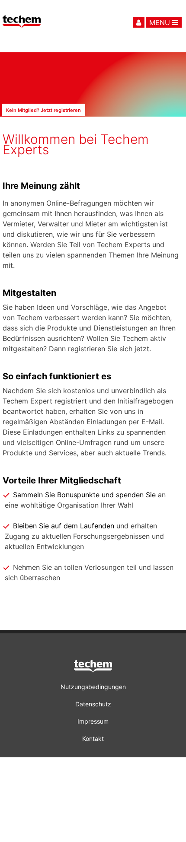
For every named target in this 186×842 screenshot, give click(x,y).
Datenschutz (93, 704)
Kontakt (93, 738)
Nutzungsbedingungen (93, 686)
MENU (160, 22)
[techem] (93, 667)
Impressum (93, 721)
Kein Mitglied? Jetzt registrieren (43, 110)
